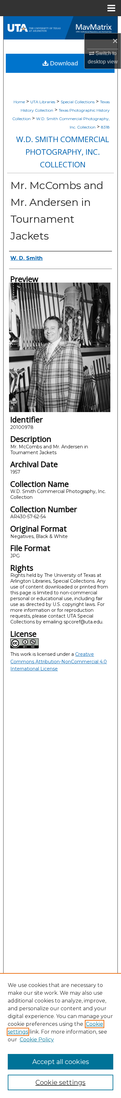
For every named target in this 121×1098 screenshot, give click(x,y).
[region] (60, 1035)
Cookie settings (60, 1082)
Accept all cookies (60, 1062)
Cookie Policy (37, 1039)
